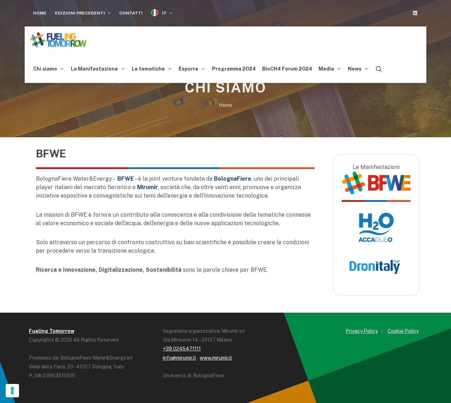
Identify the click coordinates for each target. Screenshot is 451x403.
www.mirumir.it (216, 358)
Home (40, 13)
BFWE (125, 178)
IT (164, 13)
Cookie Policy (403, 331)
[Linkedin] (415, 13)
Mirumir (147, 187)
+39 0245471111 (182, 348)
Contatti (131, 13)
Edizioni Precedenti (80, 13)
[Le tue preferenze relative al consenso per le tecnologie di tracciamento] (12, 390)
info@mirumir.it (179, 358)
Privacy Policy (362, 331)
